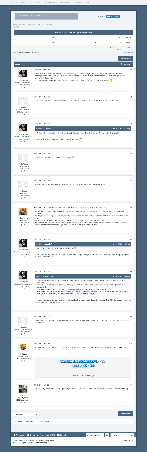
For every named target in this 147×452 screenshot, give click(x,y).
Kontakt (32, 435)
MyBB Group (42, 442)
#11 (130, 385)
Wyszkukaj (37, 2)
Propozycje (46, 24)
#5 (131, 180)
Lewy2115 (24, 218)
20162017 (24, 80)
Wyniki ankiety (128, 52)
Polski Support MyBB (46, 440)
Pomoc (78, 2)
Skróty (89, 2)
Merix (24, 395)
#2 (131, 97)
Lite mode (63, 435)
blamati (24, 107)
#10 (130, 343)
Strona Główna (20, 2)
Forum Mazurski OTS (21, 24)
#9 (131, 316)
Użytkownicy (52, 2)
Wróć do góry (20, 435)
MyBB (24, 442)
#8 (131, 271)
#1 (131, 70)
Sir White (24, 164)
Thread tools (125, 64)
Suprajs (24, 327)
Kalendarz (66, 2)
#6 (131, 207)
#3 (131, 124)
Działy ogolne (35, 24)
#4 (131, 153)
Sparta (24, 191)
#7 (131, 239)
